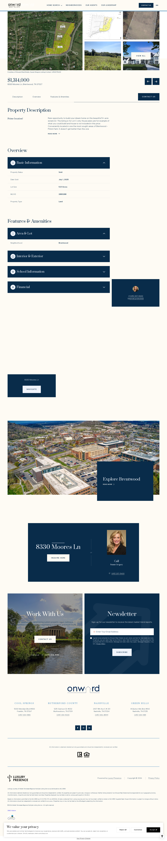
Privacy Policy (100, 644)
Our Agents (91, 5)
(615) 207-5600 (136, 296)
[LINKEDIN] (89, 727)
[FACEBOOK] (77, 727)
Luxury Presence (114, 778)
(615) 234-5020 (63, 715)
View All (141, 56)
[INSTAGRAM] (83, 727)
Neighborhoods (74, 5)
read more (107, 484)
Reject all (123, 830)
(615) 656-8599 (101, 715)
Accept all (153, 830)
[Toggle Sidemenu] (157, 5)
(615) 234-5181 (140, 715)
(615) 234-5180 (52, 655)
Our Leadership (108, 5)
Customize (138, 830)
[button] (148, 96)
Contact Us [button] (146, 5)
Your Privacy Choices (83, 838)
